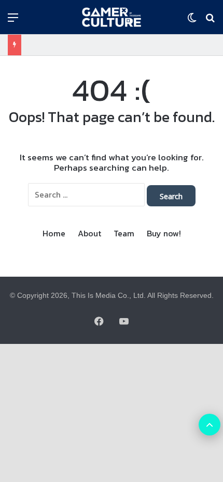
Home (54, 233)
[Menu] (13, 21)
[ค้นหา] (210, 21)
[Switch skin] (192, 21)
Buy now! (164, 233)
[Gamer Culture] (111, 17)
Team (124, 233)
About (89, 233)
